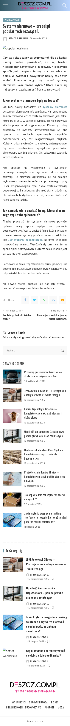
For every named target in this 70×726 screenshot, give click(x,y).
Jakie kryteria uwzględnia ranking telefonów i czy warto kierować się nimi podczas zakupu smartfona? (45, 517)
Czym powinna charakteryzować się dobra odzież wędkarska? (45, 653)
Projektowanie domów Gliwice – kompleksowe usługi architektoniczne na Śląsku (44, 476)
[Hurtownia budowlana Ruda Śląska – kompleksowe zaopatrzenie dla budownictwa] (12, 457)
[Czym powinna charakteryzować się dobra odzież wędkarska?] (13, 656)
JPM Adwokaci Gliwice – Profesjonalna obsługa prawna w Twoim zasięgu (45, 393)
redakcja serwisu (18, 38)
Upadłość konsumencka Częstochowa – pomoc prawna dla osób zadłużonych (45, 433)
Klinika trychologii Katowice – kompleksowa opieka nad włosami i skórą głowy (43, 413)
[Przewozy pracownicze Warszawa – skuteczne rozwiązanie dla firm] (12, 377)
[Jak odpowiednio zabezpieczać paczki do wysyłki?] (12, 500)
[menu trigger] (7, 5)
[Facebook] (25, 300)
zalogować (24, 337)
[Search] (63, 5)
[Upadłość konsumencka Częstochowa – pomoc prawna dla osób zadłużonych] (12, 436)
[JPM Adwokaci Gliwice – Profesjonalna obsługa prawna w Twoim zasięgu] (12, 395)
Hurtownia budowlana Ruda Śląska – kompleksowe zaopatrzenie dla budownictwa (43, 454)
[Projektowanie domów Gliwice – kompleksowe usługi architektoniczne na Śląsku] (12, 479)
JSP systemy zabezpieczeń (25, 239)
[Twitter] (34, 300)
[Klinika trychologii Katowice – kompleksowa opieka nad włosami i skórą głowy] (12, 416)
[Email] (62, 300)
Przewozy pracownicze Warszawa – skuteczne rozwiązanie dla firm (43, 374)
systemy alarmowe (55, 106)
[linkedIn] (53, 300)
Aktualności (12, 19)
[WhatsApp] (44, 300)
